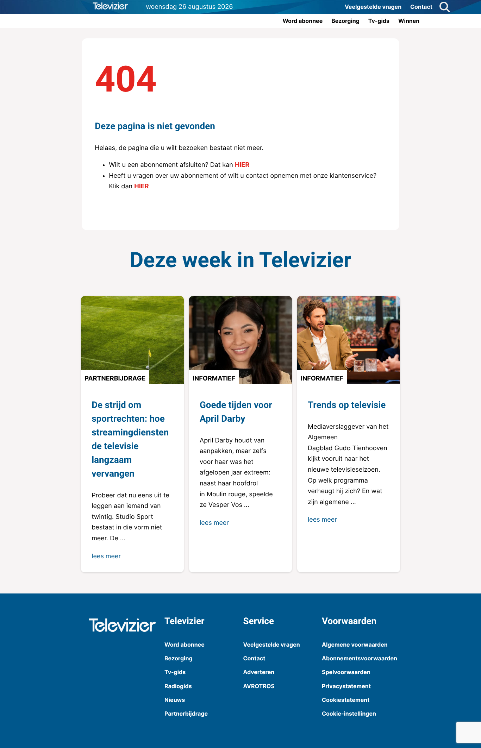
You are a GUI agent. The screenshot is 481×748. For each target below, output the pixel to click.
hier (242, 165)
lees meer (106, 556)
